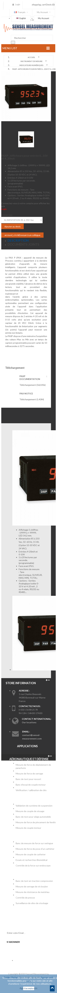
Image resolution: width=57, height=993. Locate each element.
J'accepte (28, 988)
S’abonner (13, 942)
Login (4, 209)
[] (13, 42)
